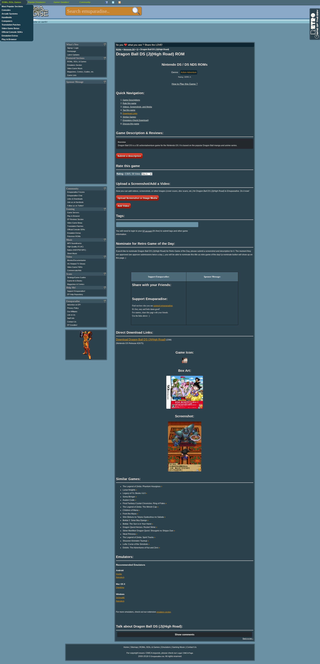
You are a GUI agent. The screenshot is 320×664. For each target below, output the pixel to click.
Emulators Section (74, 65)
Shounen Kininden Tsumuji (136, 541)
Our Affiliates (72, 312)
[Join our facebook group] (106, 2)
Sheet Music (72, 253)
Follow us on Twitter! (75, 206)
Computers (7, 21)
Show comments (184, 634)
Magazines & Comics (75, 284)
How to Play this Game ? (185, 84)
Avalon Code (129, 500)
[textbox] (103, 11)
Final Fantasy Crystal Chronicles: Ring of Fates (145, 503)
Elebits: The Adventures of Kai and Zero (141, 548)
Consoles (6, 10)
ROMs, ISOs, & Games (76, 62)
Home (126, 647)
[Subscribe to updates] (119, 2)
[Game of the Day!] (314, 24)
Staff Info (70, 318)
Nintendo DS (129, 49)
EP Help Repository (75, 294)
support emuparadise (163, 306)
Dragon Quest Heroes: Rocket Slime (140, 527)
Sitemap (134, 647)
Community (85, 2)
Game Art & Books (74, 281)
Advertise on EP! (74, 305)
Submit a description (129, 155)
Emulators (165, 647)
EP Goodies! (72, 325)
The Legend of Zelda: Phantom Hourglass (142, 486)
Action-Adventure (188, 72)
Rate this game (129, 103)
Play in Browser (9, 39)
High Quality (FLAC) (75, 247)
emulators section (163, 612)
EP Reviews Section (75, 219)
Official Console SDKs (12, 32)
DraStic (119, 574)
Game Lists (71, 75)
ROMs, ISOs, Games (11, 2)
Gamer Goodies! (61, 2)
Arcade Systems (10, 14)
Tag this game (129, 110)
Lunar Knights (130, 490)
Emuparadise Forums (76, 192)
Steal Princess (130, 534)
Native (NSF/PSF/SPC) (76, 250)
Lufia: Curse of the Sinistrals (136, 544)
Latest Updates (73, 55)
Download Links (130, 113)
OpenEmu (120, 587)
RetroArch (120, 577)
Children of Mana (131, 510)
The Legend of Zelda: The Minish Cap (140, 507)
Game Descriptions (131, 100)
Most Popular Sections (12, 6)
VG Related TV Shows (76, 264)
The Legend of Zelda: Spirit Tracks (139, 537)
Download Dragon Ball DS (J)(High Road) (141, 339)
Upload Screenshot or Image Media (137, 198)
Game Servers (73, 213)
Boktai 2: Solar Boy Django (136, 520)
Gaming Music (178, 647)
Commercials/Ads (74, 270)
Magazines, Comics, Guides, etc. (80, 72)
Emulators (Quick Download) (136, 120)
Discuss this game (131, 124)
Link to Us (71, 315)
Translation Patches (11, 25)
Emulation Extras (10, 36)
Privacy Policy (73, 308)
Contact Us (71, 322)
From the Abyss (130, 514)
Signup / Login (72, 48)
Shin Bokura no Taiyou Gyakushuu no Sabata (144, 517)
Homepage (71, 51)
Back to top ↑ (248, 639)
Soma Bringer (130, 497)
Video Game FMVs (74, 267)
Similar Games (129, 117)
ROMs (118, 49)
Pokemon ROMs (74, 236)
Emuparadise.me (157, 656)
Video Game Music (74, 68)
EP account (147, 231)
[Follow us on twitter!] (113, 2)
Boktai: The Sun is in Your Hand (138, 524)
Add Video (123, 205)
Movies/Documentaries (76, 260)
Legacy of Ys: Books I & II (135, 493)
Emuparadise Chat (74, 196)
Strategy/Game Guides (76, 277)
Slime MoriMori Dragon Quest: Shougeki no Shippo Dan (149, 531)
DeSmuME (120, 598)
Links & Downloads (75, 199)
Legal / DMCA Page (185, 653)
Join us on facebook (75, 202)
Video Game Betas (10, 28)
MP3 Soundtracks (74, 243)
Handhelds (7, 17)
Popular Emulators (37, 2)
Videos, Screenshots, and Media (137, 107)
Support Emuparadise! (76, 291)
